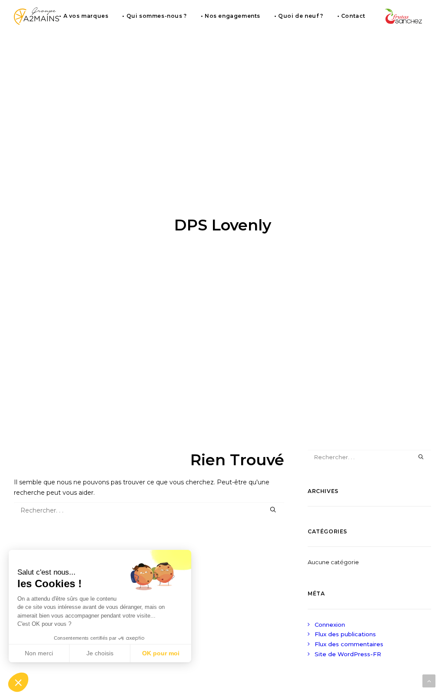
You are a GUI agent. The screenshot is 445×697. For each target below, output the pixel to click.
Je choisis (99, 653)
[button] (18, 682)
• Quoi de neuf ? (298, 16)
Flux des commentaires (349, 644)
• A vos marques (83, 16)
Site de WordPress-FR (348, 654)
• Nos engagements (230, 16)
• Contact (351, 16)
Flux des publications (345, 634)
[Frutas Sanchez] (403, 16)
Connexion (330, 624)
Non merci (39, 653)
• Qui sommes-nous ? (154, 16)
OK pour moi (160, 653)
